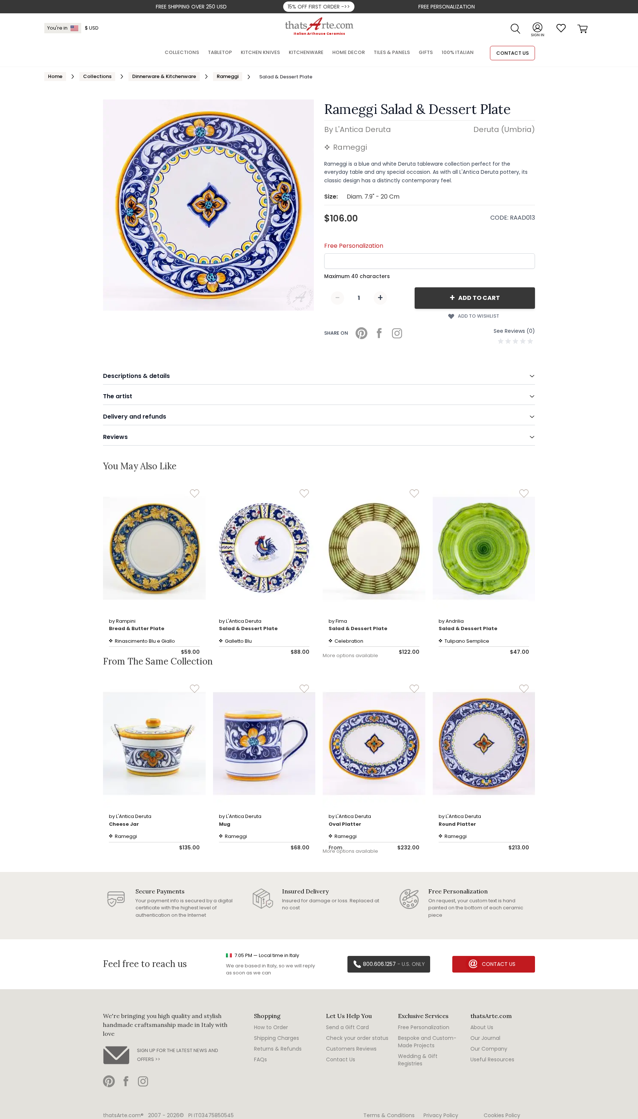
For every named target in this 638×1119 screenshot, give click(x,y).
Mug (224, 824)
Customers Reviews (351, 1048)
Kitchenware (306, 52)
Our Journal (485, 1038)
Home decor (348, 52)
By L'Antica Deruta (357, 129)
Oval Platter (345, 824)
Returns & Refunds (278, 1048)
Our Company (488, 1048)
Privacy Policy (440, 1115)
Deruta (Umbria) (504, 129)
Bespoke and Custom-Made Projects (427, 1041)
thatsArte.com (491, 1016)
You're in (57, 27)
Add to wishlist (478, 316)
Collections (97, 76)
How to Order (271, 1027)
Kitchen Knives (260, 52)
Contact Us (340, 1059)
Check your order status (357, 1038)
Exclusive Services (423, 1016)
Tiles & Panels (392, 52)
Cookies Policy (502, 1115)
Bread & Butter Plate (136, 628)
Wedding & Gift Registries (418, 1059)
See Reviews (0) (514, 331)
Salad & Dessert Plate (248, 628)
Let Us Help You (349, 1016)
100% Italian (458, 52)
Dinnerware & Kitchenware (164, 76)
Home (55, 76)
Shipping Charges (276, 1038)
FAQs (260, 1059)
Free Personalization (446, 6)
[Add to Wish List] (194, 494)
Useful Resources (492, 1059)
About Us (481, 1027)
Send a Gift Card (347, 1027)
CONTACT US (512, 53)
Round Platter (457, 824)
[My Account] (537, 28)
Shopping (267, 1016)
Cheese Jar (124, 824)
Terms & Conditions (389, 1115)
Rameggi (228, 76)
